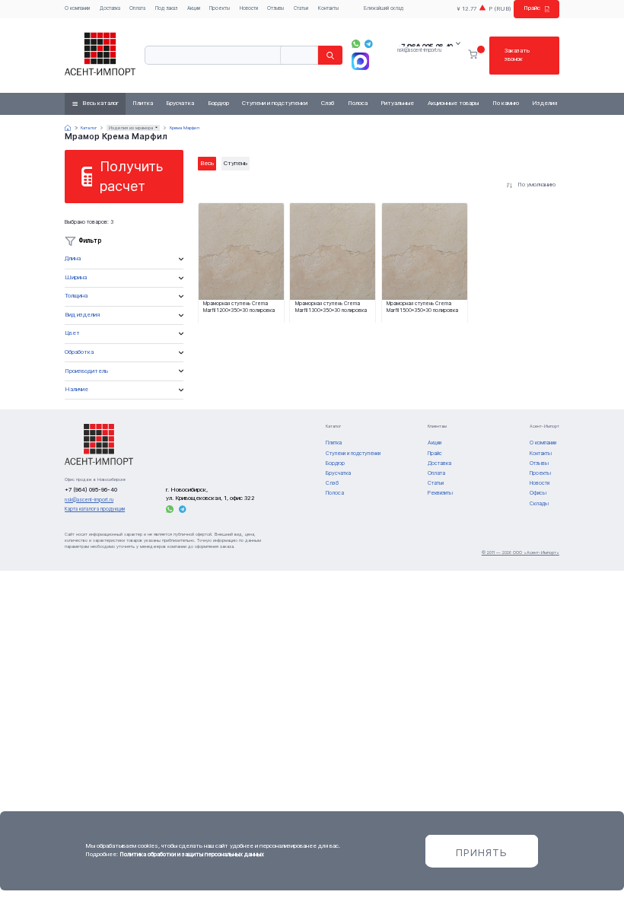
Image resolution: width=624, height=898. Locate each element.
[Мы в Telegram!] (369, 44)
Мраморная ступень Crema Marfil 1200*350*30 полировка (239, 307)
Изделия (544, 103)
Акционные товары (453, 103)
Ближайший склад (383, 8)
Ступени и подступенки (274, 103)
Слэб (327, 103)
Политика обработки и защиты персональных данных (191, 854)
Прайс (532, 8)
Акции (193, 8)
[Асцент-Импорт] (100, 55)
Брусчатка (180, 103)
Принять (482, 852)
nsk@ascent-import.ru (419, 50)
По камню (505, 103)
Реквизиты (440, 492)
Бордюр (218, 103)
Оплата (137, 8)
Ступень (235, 163)
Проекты (219, 8)
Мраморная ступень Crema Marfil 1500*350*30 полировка (422, 307)
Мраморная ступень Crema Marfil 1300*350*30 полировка (331, 307)
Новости (249, 8)
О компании (77, 8)
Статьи (301, 8)
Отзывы (275, 8)
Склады (539, 503)
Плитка (142, 103)
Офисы (538, 492)
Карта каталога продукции (95, 509)
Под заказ (166, 8)
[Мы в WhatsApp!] (356, 44)
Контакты (328, 8)
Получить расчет (131, 176)
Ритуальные (397, 103)
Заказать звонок (517, 54)
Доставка (110, 8)
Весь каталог (100, 103)
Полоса (358, 103)
